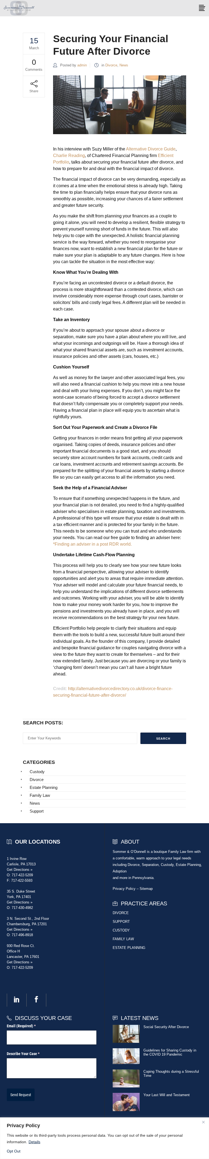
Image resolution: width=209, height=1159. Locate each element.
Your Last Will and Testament (166, 1095)
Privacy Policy (124, 889)
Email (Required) (28, 1026)
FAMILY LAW (123, 939)
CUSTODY (121, 930)
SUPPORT (121, 922)
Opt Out (13, 1151)
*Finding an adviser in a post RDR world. (92, 544)
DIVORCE (121, 913)
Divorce (111, 65)
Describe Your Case (30, 1054)
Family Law (40, 795)
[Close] (203, 1122)
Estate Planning (43, 787)
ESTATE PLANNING (129, 948)
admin (82, 65)
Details (34, 1142)
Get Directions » (19, 870)
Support (37, 811)
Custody (37, 771)
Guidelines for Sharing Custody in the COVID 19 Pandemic (169, 1052)
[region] (104, 1138)
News (123, 65)
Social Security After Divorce (166, 1027)
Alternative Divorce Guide (151, 149)
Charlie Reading (69, 155)
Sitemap (146, 889)
